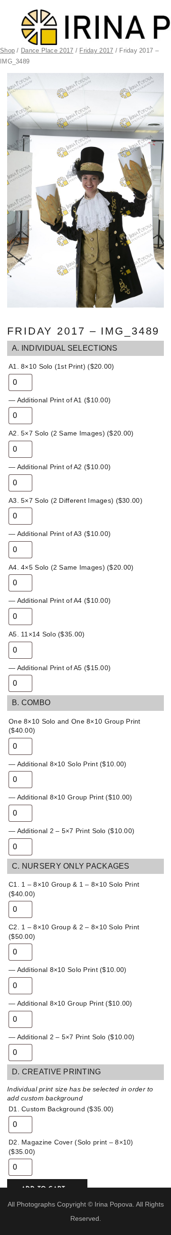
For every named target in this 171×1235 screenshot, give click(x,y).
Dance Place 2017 (47, 50)
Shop (7, 50)
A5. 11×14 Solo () (47, 634)
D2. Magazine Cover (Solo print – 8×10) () (71, 1146)
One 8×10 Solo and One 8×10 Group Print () (75, 726)
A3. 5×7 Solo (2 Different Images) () (75, 500)
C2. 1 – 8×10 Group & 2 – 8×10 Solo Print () (74, 931)
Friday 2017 (96, 50)
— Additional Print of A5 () (60, 668)
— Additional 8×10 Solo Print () (67, 764)
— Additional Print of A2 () (60, 467)
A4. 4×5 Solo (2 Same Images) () (71, 567)
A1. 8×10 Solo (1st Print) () (61, 366)
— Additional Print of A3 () (60, 533)
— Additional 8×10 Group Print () (71, 797)
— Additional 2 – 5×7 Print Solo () (71, 831)
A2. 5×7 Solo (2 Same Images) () (71, 433)
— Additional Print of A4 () (60, 600)
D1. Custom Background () (61, 1109)
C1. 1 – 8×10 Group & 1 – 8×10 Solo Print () (74, 889)
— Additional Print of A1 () (60, 400)
